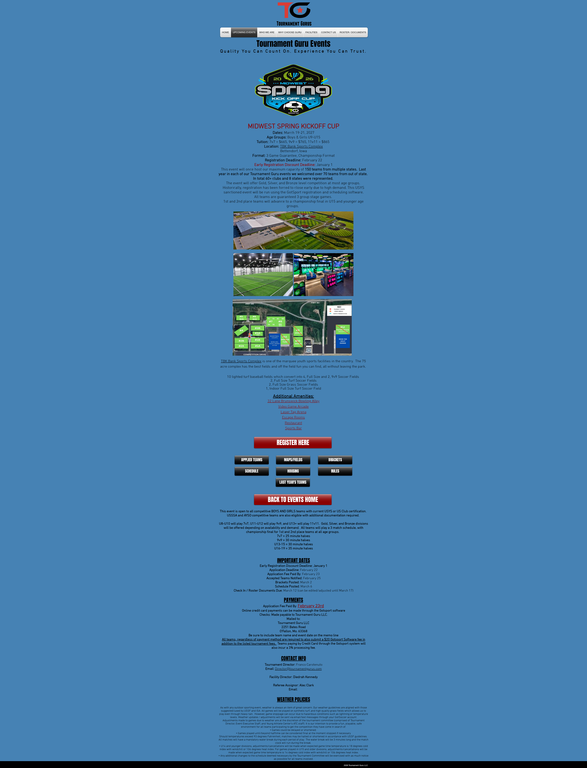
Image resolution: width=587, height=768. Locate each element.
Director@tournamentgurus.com (298, 669)
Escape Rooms (293, 417)
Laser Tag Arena (293, 412)
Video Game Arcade (293, 407)
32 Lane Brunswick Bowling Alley (293, 401)
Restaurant (293, 423)
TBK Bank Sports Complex (241, 361)
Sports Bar (293, 428)
